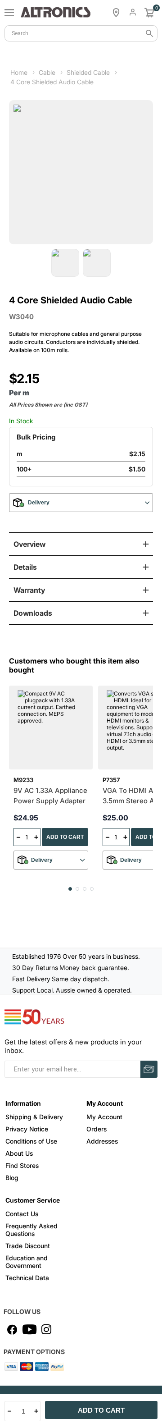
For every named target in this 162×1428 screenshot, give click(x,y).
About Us (19, 1153)
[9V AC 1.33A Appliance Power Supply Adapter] (51, 727)
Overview (29, 544)
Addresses (102, 1141)
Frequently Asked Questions (31, 1229)
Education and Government (26, 1261)
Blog (11, 1177)
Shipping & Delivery (34, 1117)
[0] (149, 12)
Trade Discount (27, 1246)
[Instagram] (46, 1329)
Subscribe (149, 1069)
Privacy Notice (26, 1129)
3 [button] (84, 889)
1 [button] (70, 889)
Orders (96, 1129)
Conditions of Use (31, 1141)
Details (25, 567)
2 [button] (77, 889)
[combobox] (81, 33)
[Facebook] (12, 1329)
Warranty (29, 590)
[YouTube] (29, 1329)
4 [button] (92, 889)
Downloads (33, 613)
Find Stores (22, 1165)
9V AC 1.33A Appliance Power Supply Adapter (50, 795)
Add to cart (101, 1410)
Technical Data (27, 1278)
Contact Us (21, 1213)
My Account (104, 1117)
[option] (65, 263)
